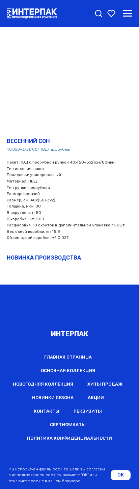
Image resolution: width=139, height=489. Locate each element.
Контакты (46, 411)
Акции (96, 397)
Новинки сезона (53, 397)
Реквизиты (88, 411)
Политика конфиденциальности (69, 438)
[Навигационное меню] (127, 13)
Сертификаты (68, 424)
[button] (98, 13)
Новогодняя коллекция (43, 384)
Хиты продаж (105, 384)
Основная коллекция (68, 370)
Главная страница (68, 357)
